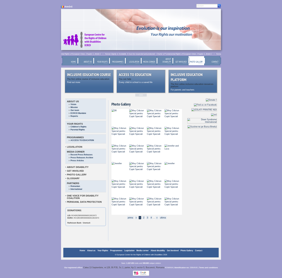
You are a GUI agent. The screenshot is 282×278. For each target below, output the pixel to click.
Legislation (74, 147)
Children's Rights (78, 127)
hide (141, 95)
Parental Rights (77, 130)
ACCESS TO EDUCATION (82, 140)
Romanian (75, 186)
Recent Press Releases (81, 155)
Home (82, 250)
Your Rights (75, 124)
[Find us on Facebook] (205, 105)
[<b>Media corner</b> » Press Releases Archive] (114, 110)
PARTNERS (73, 183)
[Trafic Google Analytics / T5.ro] (141, 275)
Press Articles (77, 160)
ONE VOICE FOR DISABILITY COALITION (82, 196)
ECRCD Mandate (78, 113)
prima (130, 217)
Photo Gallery (76, 174)
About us (73, 101)
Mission (74, 107)
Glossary (73, 178)
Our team (74, 110)
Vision (73, 104)
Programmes (75, 137)
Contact (198, 250)
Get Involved (75, 171)
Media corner (76, 151)
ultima (163, 217)
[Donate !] (211, 100)
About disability (77, 167)
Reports (74, 116)
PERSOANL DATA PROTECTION (84, 202)
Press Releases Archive (81, 157)
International (76, 189)
